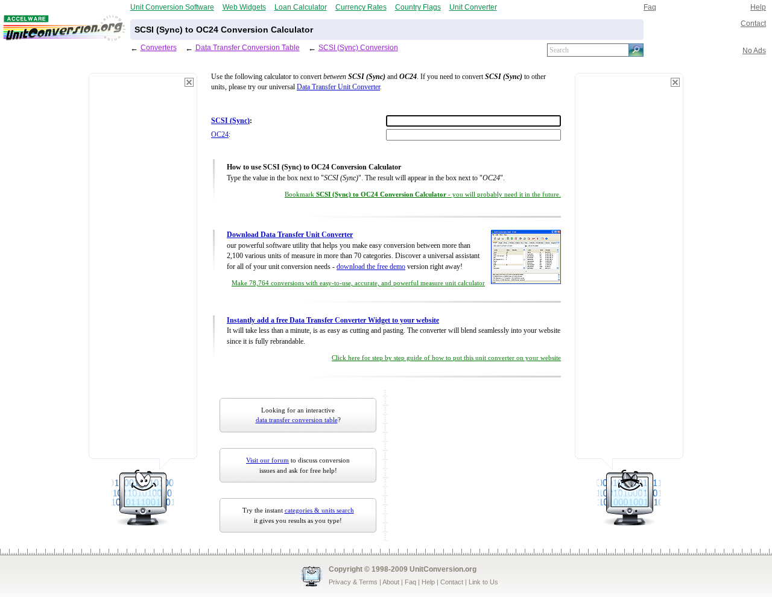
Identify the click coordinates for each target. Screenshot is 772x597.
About (390, 582)
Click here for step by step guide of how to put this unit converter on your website (446, 358)
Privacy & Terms (353, 582)
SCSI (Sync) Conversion (358, 47)
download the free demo (371, 267)
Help (758, 7)
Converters (159, 47)
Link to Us (483, 582)
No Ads (754, 50)
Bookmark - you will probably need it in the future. (423, 194)
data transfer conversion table (297, 419)
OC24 (220, 135)
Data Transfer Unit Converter (338, 87)
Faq (650, 7)
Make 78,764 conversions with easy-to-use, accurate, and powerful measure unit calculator (358, 283)
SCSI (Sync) (230, 121)
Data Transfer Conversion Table (247, 47)
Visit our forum (267, 460)
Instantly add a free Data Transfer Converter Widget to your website (333, 320)
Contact (753, 23)
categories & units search (319, 510)
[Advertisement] (143, 271)
